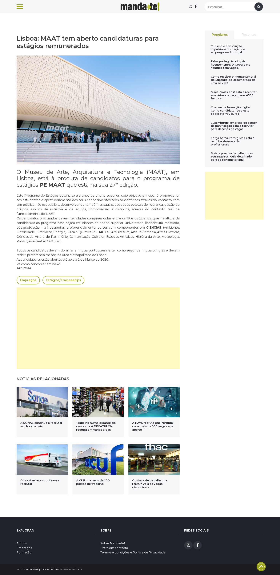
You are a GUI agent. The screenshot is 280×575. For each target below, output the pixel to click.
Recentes (249, 34)
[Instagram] (190, 6)
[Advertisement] (98, 328)
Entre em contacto (114, 548)
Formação (24, 552)
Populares (220, 34)
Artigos (22, 543)
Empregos (28, 280)
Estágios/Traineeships (63, 280)
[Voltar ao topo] (261, 566)
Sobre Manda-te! (112, 543)
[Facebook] (196, 6)
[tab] (219, 35)
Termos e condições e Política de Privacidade (133, 552)
